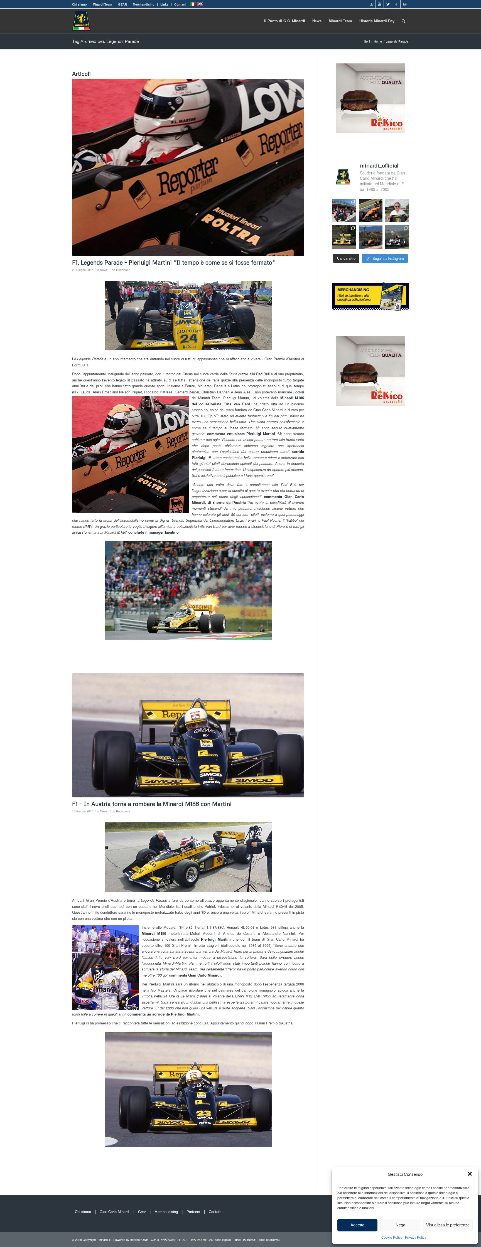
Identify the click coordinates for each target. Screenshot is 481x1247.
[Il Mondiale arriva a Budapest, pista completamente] (397, 237)
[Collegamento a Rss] (371, 4)
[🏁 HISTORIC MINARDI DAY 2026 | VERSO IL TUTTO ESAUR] (344, 237)
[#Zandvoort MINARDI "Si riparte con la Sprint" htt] (397, 210)
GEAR (122, 4)
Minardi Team (102, 4)
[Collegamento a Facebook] (396, 4)
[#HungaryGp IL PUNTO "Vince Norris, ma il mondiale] (370, 237)
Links (164, 4)
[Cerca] (403, 21)
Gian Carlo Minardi (114, 1211)
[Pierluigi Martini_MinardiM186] (188, 167)
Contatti (180, 4)
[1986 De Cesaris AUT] (188, 735)
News (103, 270)
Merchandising (143, 4)
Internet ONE (139, 1239)
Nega (400, 1225)
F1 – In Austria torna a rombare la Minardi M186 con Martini (152, 803)
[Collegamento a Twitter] (388, 4)
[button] (470, 1174)
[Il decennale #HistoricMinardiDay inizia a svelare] (344, 210)
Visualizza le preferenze (448, 1225)
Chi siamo (79, 4)
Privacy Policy (415, 1237)
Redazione (123, 270)
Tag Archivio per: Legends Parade (105, 41)
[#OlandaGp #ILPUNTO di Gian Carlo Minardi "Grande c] (370, 210)
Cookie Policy (391, 1237)
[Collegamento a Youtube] (380, 4)
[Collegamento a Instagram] (405, 4)
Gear (142, 1211)
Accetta (357, 1225)
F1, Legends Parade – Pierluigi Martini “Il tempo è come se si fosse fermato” (173, 262)
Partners (193, 1211)
